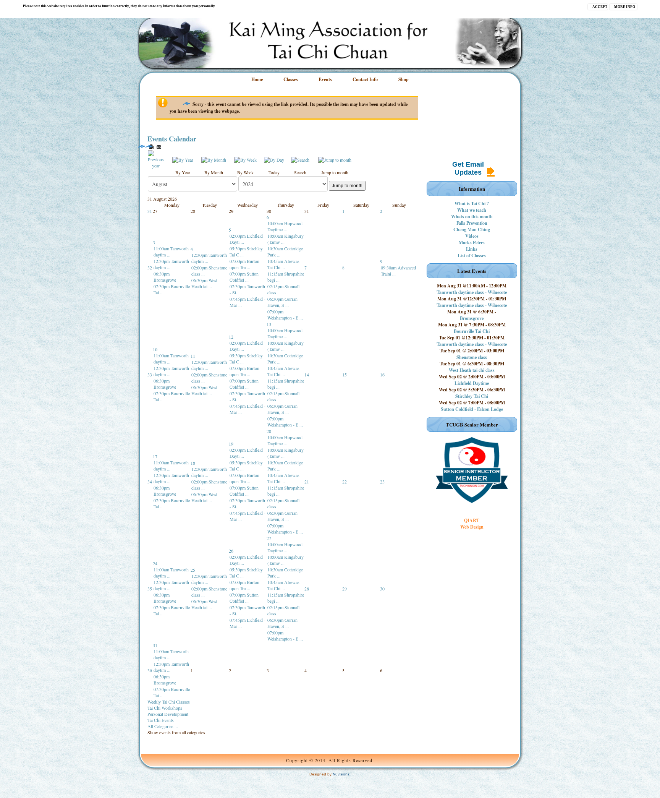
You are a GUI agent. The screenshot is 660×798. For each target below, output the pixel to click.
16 (382, 374)
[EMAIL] (159, 147)
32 (149, 267)
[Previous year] (156, 159)
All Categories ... (162, 726)
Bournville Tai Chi (472, 331)
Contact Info (365, 79)
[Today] (274, 159)
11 (193, 356)
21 (306, 481)
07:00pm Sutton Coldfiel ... (244, 277)
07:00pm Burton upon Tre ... (244, 264)
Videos (472, 236)
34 (149, 481)
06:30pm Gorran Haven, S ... (282, 302)
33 (149, 374)
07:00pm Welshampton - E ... (285, 314)
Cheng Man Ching (471, 229)
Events (325, 79)
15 (344, 374)
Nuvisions (341, 774)
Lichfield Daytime (472, 383)
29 (344, 589)
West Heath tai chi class (472, 370)
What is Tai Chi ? (472, 203)
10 (155, 349)
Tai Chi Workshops (164, 708)
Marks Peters (472, 242)
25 (193, 570)
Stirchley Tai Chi (471, 396)
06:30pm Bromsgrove (165, 277)
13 (269, 324)
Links (471, 249)
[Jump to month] (334, 159)
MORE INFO (624, 7)
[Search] (300, 159)
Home (257, 79)
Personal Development (167, 714)
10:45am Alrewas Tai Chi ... (283, 264)
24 (155, 563)
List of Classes (472, 255)
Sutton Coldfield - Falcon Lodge (472, 409)
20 (269, 431)
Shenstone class (471, 357)
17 (155, 456)
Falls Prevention (471, 223)
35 (149, 589)
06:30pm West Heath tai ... (204, 283)
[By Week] (245, 159)
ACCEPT (599, 7)
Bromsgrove (472, 318)
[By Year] (182, 159)
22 (344, 481)
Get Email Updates (468, 168)
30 (382, 589)
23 (382, 481)
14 (306, 374)
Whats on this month (472, 216)
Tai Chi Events (160, 720)
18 (193, 463)
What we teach (471, 210)
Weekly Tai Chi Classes (168, 702)
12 (231, 337)
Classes (290, 79)
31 (149, 211)
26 (231, 551)
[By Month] (213, 159)
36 (149, 670)
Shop (403, 79)
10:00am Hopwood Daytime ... (284, 226)
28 (306, 589)
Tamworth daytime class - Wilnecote (472, 292)
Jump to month (347, 185)
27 (269, 538)
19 (231, 444)
